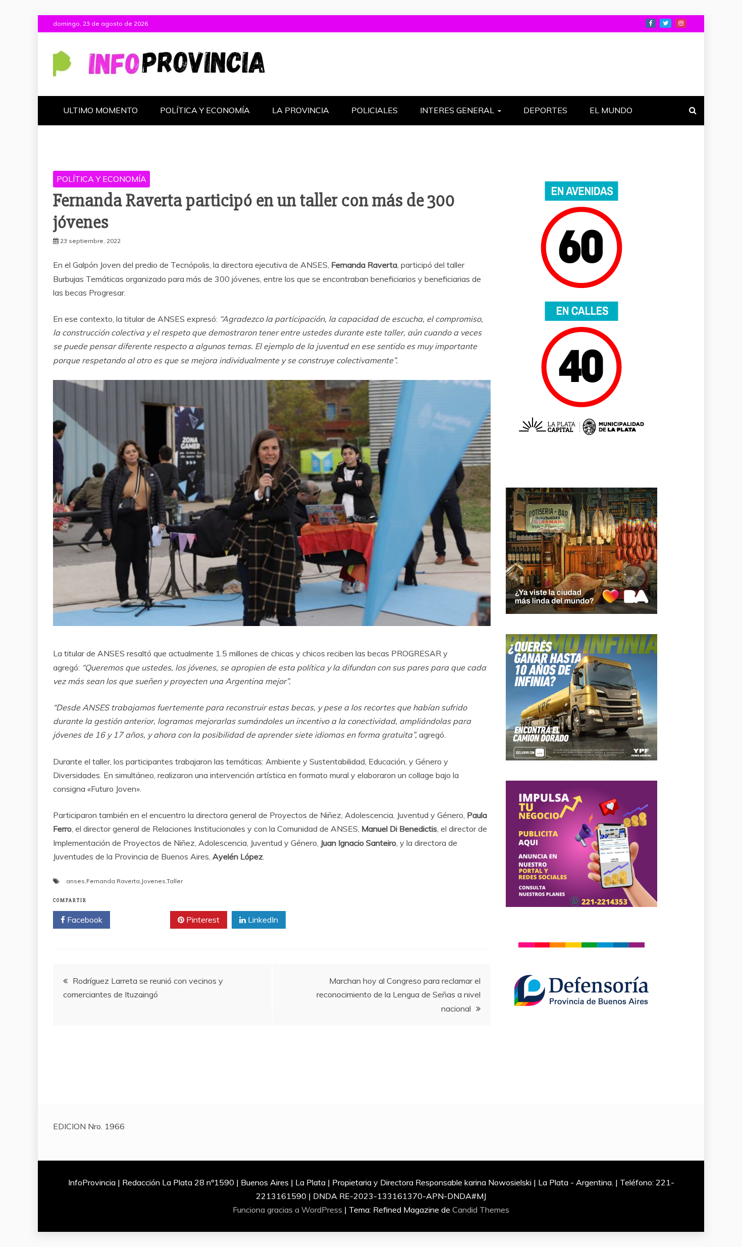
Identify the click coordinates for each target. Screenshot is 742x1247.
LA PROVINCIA (300, 110)
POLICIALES (374, 110)
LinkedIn (262, 920)
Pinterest (202, 920)
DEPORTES (545, 110)
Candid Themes (480, 1210)
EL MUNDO (611, 110)
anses (75, 881)
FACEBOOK (651, 23)
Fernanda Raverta (113, 881)
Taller (175, 881)
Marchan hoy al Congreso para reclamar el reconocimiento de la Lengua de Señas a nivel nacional (398, 994)
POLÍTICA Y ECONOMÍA (205, 110)
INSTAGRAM (680, 23)
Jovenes (153, 881)
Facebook (83, 920)
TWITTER (665, 23)
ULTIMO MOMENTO (100, 110)
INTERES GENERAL (457, 110)
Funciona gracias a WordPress (288, 1210)
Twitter (143, 920)
